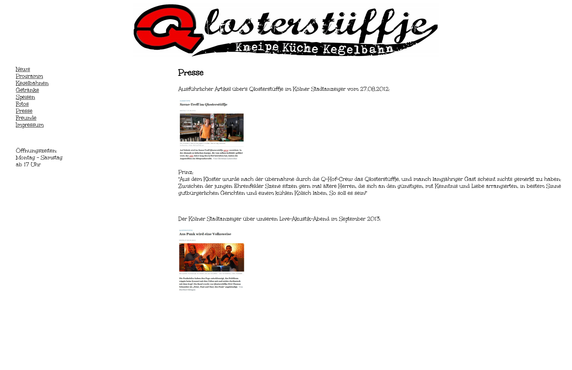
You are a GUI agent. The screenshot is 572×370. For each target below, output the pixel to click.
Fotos (22, 103)
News (23, 69)
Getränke (27, 89)
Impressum (30, 124)
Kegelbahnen (32, 82)
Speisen (25, 96)
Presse (24, 110)
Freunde (26, 117)
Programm (29, 76)
